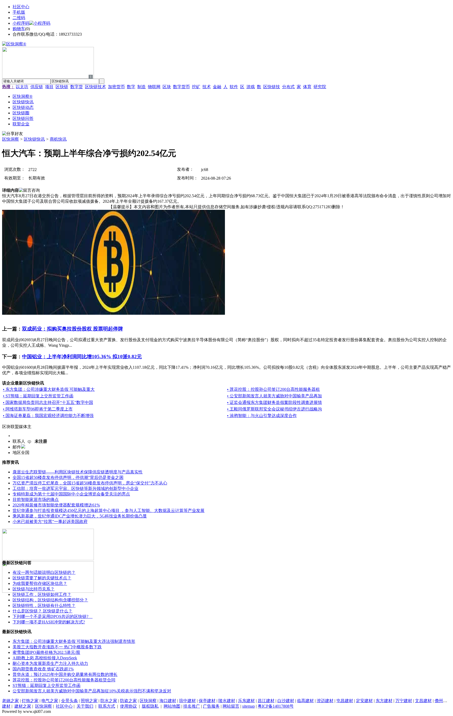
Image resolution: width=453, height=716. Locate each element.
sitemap (248, 706)
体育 (307, 86)
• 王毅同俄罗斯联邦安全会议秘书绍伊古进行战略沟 (274, 409)
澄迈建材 (325, 700)
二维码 (19, 17)
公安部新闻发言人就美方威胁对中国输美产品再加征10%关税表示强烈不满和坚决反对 (92, 691)
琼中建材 (187, 700)
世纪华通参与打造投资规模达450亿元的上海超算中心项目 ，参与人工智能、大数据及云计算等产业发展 (108, 510)
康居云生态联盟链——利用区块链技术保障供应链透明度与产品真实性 (78, 472)
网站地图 (172, 706)
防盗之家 (128, 700)
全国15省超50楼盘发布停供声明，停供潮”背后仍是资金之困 (68, 477)
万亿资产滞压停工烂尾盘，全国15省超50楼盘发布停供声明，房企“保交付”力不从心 (90, 483)
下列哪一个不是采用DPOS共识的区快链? (53, 616)
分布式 (288, 86)
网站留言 (231, 706)
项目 (49, 86)
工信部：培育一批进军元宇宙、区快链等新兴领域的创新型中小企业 (75, 488)
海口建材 (167, 700)
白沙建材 (285, 700)
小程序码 (21, 23)
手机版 (19, 12)
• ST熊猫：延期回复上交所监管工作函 (38, 396)
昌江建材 (266, 700)
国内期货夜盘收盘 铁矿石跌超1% (43, 669)
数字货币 (181, 86)
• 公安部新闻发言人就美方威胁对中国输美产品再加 (274, 396)
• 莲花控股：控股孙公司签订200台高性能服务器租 (273, 389)
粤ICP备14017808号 (276, 706)
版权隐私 (150, 706)
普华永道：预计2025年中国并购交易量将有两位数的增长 (65, 674)
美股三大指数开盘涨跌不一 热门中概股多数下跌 (57, 647)
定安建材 (364, 700)
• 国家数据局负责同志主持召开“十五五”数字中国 (48, 402)
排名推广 (191, 706)
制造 (141, 86)
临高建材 (305, 700)
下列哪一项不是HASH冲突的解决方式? (49, 622)
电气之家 (49, 700)
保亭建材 (207, 700)
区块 (167, 86)
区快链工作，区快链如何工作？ (42, 594)
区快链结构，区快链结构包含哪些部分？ (50, 600)
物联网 (154, 86)
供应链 (36, 86)
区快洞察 (10, 139)
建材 (6, 706)
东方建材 (384, 700)
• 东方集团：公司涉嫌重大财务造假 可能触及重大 (49, 389)
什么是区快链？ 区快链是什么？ (42, 611)
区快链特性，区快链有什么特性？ (44, 605)
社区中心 (21, 6)
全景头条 (69, 700)
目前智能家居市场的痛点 (36, 499)
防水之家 (108, 700)
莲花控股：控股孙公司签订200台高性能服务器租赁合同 (64, 680)
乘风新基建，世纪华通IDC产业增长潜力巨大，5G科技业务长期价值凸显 (80, 516)
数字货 (76, 86)
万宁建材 (403, 700)
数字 (131, 86)
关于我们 (85, 706)
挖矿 (196, 86)
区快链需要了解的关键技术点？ (42, 578)
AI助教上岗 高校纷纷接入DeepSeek (45, 658)
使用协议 (128, 706)
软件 (234, 86)
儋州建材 (443, 700)
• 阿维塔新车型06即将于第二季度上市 (38, 409)
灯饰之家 (30, 700)
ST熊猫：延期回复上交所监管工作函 (46, 685)
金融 (217, 86)
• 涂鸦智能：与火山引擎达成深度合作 (262, 415)
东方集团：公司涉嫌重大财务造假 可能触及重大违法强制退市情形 (74, 641)
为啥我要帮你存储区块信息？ (40, 583)
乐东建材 (246, 700)
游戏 (250, 86)
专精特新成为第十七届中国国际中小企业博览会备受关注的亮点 (71, 494)
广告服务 (211, 706)
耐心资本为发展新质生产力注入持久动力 (50, 663)
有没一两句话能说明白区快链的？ (44, 572)
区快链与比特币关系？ (34, 589)
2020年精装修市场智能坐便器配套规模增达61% (56, 505)
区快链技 (271, 86)
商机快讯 (58, 139)
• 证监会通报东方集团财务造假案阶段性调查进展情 (274, 402)
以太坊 (22, 86)
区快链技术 (95, 86)
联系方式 (106, 706)
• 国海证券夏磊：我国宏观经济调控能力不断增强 (48, 415)
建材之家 (22, 706)
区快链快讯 (34, 139)
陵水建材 (226, 700)
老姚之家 (10, 700)
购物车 (19, 28)
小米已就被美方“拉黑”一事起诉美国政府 (50, 521)
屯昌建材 (344, 700)
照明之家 (89, 700)
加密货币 (116, 86)
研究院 (320, 86)
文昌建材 (423, 700)
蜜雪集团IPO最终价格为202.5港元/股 (46, 652)
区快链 (62, 86)
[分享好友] (12, 134)
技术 (206, 86)
